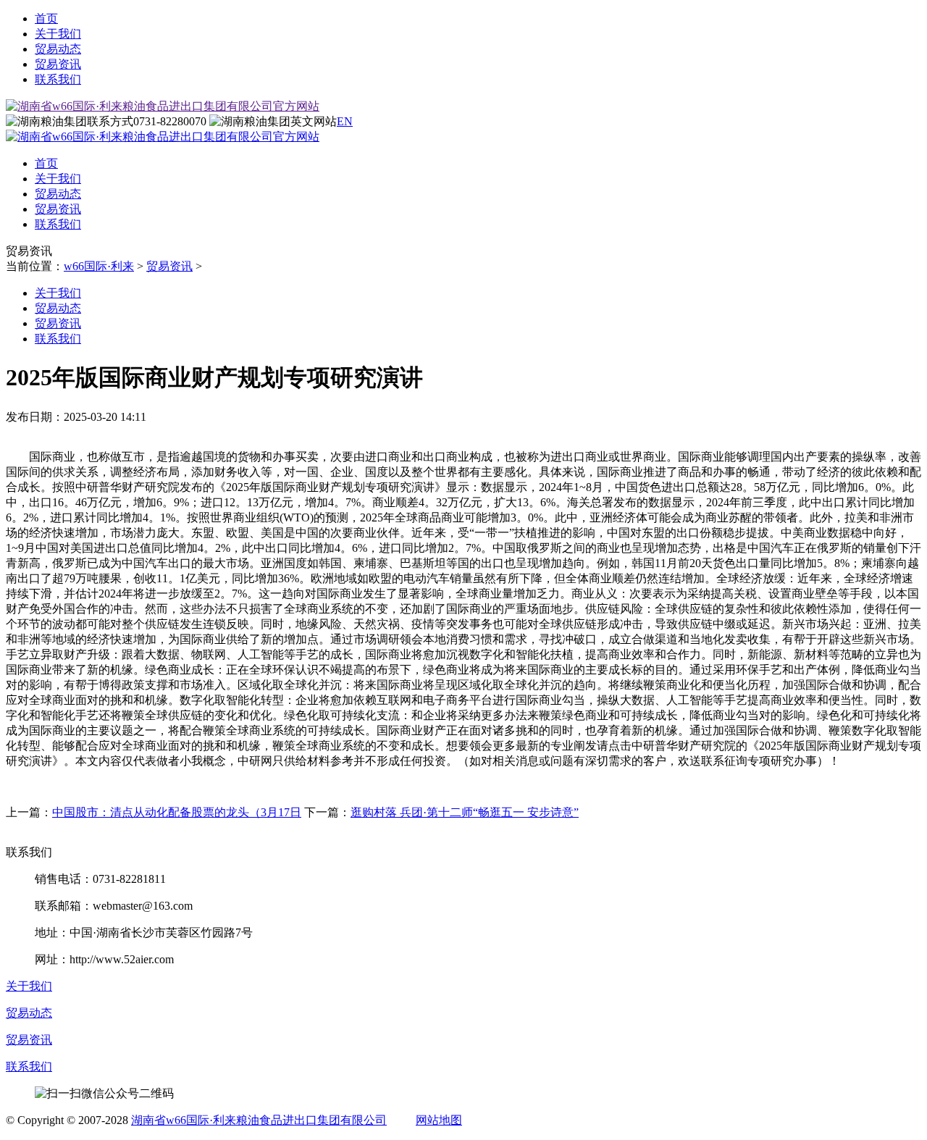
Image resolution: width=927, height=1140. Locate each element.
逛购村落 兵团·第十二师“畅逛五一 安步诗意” (465, 812)
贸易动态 (58, 49)
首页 (46, 18)
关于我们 (58, 34)
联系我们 (58, 79)
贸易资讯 (58, 64)
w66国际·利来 (99, 266)
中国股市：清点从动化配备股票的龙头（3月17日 (176, 812)
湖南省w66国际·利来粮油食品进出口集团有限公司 (259, 1120)
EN (345, 121)
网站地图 (439, 1120)
